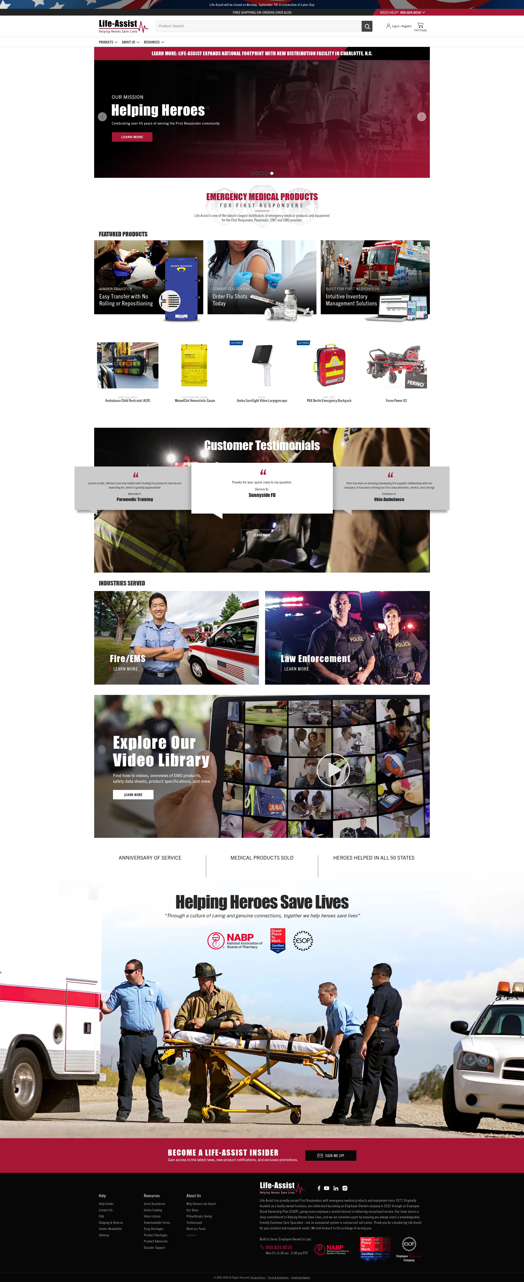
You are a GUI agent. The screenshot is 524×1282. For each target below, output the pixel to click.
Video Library (152, 1216)
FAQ (101, 1216)
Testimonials (194, 1222)
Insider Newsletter (110, 1228)
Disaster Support (154, 1247)
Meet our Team (196, 1228)
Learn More (262, 535)
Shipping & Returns (111, 1222)
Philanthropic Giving (199, 1216)
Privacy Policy (258, 1277)
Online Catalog (153, 1210)
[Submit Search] (363, 25)
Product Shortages (155, 1235)
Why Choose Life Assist (201, 1203)
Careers (191, 1235)
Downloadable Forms (157, 1222)
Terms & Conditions (278, 1277)
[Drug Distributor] (238, 941)
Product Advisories (156, 1241)
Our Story (192, 1210)
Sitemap (104, 1235)
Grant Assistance (154, 1203)
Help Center (106, 1203)
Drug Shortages (154, 1228)
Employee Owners (301, 1277)
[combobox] (264, 26)
